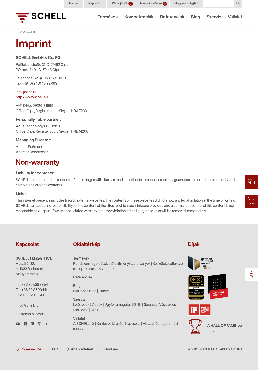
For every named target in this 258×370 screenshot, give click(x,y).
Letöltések (81, 305)
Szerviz (214, 17)
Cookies (111, 349)
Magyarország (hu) (186, 3)
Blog (195, 17)
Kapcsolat (95, 3)
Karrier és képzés (110, 324)
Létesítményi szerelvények (130, 264)
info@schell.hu (27, 306)
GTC (55, 349)
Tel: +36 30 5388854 (32, 285)
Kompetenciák (139, 17)
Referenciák (172, 17)
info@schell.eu (27, 92)
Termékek (108, 17)
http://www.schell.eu (32, 97)
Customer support (30, 314)
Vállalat (235, 17)
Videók (96, 305)
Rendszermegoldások (90, 264)
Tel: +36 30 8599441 (31, 290)
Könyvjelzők (121, 3)
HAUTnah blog (85, 291)
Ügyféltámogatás (117, 305)
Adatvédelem (81, 349)
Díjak (94, 310)
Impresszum (30, 349)
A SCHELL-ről (84, 324)
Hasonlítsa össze (153, 3)
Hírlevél (104, 291)
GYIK (137, 305)
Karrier (73, 3)
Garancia (150, 305)
